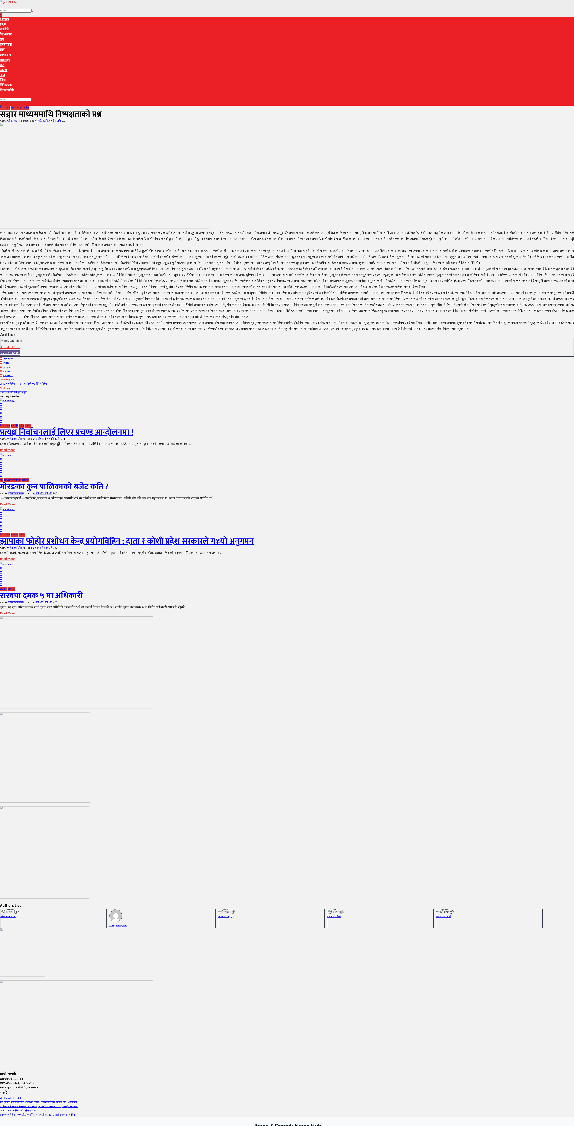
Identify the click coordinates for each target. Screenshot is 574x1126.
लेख (2, 49)
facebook (7, 359)
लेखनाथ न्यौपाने (334, 916)
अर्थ (2, 39)
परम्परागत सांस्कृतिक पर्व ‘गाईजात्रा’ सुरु (18, 1111)
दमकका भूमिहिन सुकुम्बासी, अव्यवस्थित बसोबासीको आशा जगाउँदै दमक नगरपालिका (38, 1115)
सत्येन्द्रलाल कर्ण (443, 916)
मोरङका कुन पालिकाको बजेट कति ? (54, 487)
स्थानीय (25, 108)
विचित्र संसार (6, 85)
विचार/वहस (6, 44)
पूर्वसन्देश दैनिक (15, 439)
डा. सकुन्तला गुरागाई (118, 926)
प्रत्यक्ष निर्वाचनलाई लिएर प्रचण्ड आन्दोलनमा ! (66, 432)
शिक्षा (3, 80)
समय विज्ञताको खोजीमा (11, 1098)
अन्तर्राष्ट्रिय (5, 60)
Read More (7, 450)
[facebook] (1, 405)
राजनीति (4, 29)
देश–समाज (6, 34)
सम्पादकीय (5, 54)
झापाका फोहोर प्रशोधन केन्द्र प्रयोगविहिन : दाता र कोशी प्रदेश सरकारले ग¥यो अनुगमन (127, 541)
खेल (2, 65)
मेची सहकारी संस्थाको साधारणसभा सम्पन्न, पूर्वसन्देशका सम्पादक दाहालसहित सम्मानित (39, 1106)
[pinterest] (1, 421)
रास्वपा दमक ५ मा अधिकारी (41, 596)
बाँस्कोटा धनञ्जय (225, 916)
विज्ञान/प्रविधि (7, 90)
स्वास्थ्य (3, 70)
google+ (7, 367)
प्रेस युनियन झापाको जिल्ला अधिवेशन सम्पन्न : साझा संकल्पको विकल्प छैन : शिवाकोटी (38, 1102)
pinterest (7, 371)
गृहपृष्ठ (3, 24)
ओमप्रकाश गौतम (15, 121)
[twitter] (1, 409)
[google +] (1, 413)
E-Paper (4, 19)
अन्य (2, 75)
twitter (6, 363)
